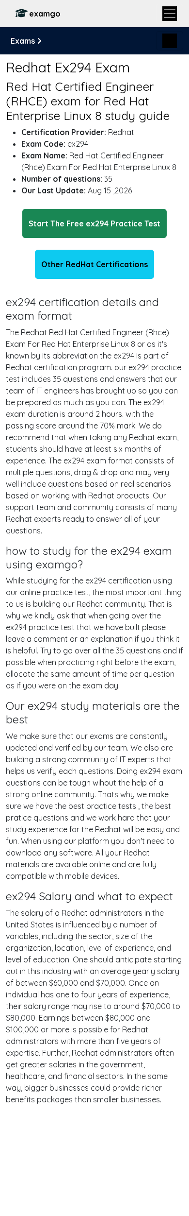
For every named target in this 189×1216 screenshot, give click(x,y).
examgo (45, 13)
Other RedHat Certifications (94, 264)
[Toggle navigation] (169, 13)
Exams (24, 41)
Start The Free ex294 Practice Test (94, 223)
